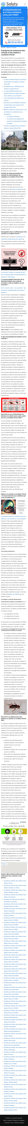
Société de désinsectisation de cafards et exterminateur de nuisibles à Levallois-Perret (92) (15, 82)
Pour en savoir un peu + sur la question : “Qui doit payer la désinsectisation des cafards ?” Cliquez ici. (13, 290)
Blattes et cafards (11, 47)
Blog (5, 1120)
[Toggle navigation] (25, 4)
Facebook (15, 1120)
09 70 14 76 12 (15, 42)
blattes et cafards (16, 189)
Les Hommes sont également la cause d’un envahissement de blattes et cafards (17, 121)
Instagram (21, 1120)
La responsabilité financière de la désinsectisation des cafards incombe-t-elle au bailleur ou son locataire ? (15, 93)
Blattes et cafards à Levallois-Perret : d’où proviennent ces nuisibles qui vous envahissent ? (15, 112)
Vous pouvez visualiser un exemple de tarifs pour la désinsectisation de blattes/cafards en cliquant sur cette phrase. (13, 275)
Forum (12, 1122)
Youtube (9, 1120)
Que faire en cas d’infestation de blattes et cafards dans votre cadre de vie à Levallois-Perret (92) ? (15, 105)
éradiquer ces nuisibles (13, 594)
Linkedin (7, 1122)
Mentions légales (19, 1122)
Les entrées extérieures (13, 116)
